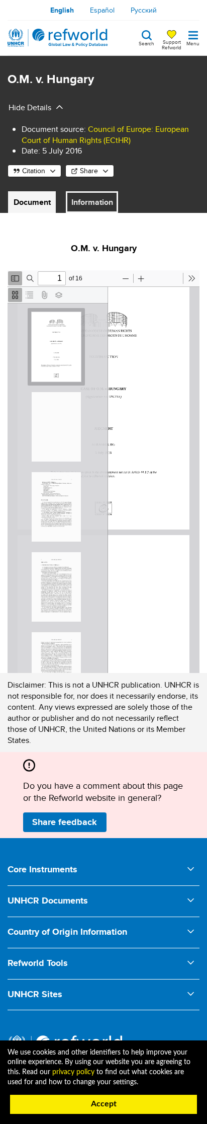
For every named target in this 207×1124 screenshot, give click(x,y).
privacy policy (73, 1072)
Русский (144, 10)
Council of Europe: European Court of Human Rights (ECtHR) (105, 134)
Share (89, 171)
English (62, 10)
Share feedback (64, 822)
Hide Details (30, 107)
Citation (33, 171)
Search (146, 43)
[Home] (58, 38)
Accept (104, 1104)
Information (92, 202)
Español (102, 10)
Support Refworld (171, 44)
